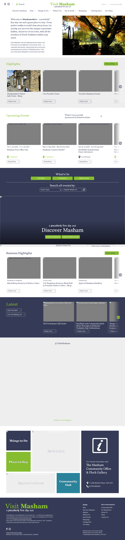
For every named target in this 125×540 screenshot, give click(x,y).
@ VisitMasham (62, 343)
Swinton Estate (83, 117)
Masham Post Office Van (17, 149)
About (104, 4)
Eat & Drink (69, 11)
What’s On (57, 11)
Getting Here (96, 11)
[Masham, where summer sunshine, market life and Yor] (76, 353)
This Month (62, 178)
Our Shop (109, 11)
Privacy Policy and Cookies (14, 532)
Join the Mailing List (14, 314)
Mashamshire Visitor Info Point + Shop (16, 94)
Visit (62, 3)
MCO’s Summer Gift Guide (54, 323)
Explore (85, 512)
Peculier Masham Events (89, 93)
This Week (41, 178)
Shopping (82, 11)
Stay (31, 11)
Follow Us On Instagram (62, 420)
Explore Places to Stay (70, 237)
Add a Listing (109, 64)
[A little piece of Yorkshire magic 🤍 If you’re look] (20, 369)
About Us (104, 512)
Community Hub (116, 4)
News (103, 515)
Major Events (84, 178)
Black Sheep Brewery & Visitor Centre (23, 283)
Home (85, 505)
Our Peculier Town (51, 93)
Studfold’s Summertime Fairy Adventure (88, 150)
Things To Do (43, 11)
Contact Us (105, 517)
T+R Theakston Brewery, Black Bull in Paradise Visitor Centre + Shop (57, 284)
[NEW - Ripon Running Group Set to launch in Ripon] (48, 365)
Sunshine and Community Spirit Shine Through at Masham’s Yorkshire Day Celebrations (90, 325)
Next (120, 86)
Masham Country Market (54, 149)
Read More (12, 162)
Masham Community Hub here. (33, 52)
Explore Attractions (53, 237)
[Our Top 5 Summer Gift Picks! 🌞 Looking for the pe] (105, 381)
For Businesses (106, 510)
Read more (12, 101)
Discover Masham (19, 11)
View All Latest (12, 310)
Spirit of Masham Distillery (90, 283)
